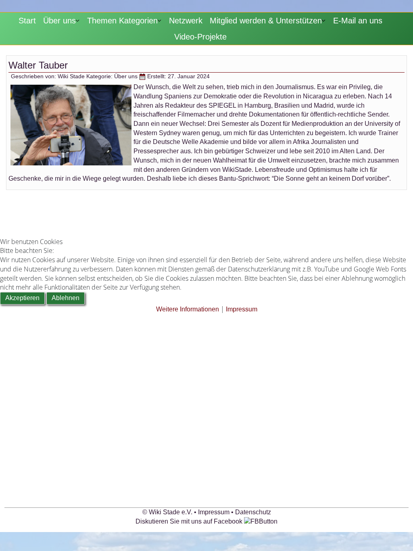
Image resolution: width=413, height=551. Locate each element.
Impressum (241, 309)
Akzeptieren (22, 297)
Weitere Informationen (187, 309)
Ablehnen (65, 297)
